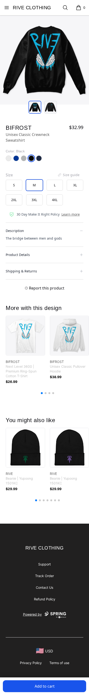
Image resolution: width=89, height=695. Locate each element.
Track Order (44, 576)
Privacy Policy (31, 663)
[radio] (14, 185)
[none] (68, 175)
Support (44, 564)
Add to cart (45, 686)
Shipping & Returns (21, 271)
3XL (34, 200)
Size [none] (9, 175)
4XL (54, 200)
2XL (14, 200)
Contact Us (44, 587)
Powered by (32, 614)
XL (75, 185)
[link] (25, 335)
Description (15, 230)
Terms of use (59, 663)
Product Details (18, 254)
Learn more (70, 214)
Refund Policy (44, 599)
